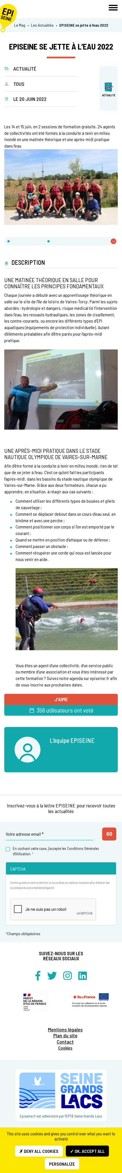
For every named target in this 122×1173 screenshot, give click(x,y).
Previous (4, 1005)
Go (109, 834)
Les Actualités (42, 25)
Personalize (62, 1163)
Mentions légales (65, 1030)
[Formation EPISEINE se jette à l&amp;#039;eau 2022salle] (61, 388)
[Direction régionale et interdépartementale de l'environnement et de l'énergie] (35, 1002)
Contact (65, 1042)
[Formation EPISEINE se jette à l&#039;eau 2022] (61, 186)
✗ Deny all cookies (38, 1151)
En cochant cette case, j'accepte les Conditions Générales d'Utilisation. (56, 851)
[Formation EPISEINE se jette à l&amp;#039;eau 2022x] (67, 608)
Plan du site (65, 1035)
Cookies (65, 1047)
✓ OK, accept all (87, 1151)
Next (118, 1005)
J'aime (61, 699)
